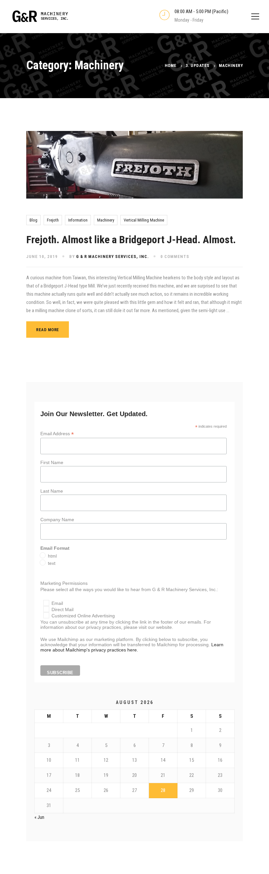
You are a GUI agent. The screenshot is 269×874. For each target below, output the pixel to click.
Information (78, 220)
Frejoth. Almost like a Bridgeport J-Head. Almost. (131, 239)
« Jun (39, 817)
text (51, 563)
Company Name (57, 519)
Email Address (57, 434)
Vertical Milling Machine (144, 220)
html (52, 556)
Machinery (105, 220)
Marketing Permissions (64, 583)
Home (170, 65)
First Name (51, 462)
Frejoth (53, 220)
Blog (33, 220)
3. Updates (198, 65)
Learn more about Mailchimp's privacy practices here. (131, 647)
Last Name (51, 491)
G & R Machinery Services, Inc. (112, 256)
